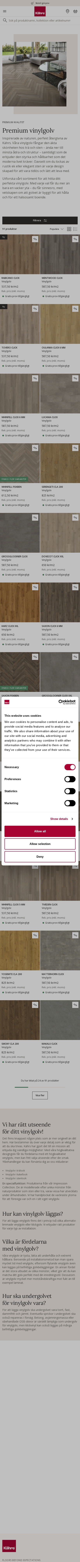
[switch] (70, 779)
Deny (40, 856)
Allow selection (40, 843)
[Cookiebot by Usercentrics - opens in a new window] (59, 702)
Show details (59, 818)
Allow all (40, 831)
